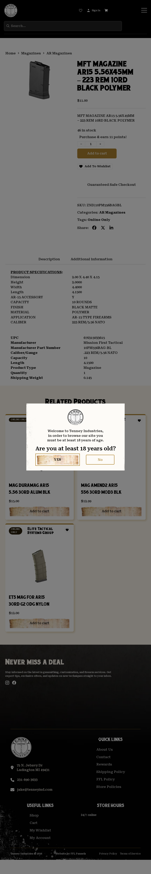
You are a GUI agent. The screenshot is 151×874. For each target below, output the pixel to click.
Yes (57, 459)
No (100, 460)
